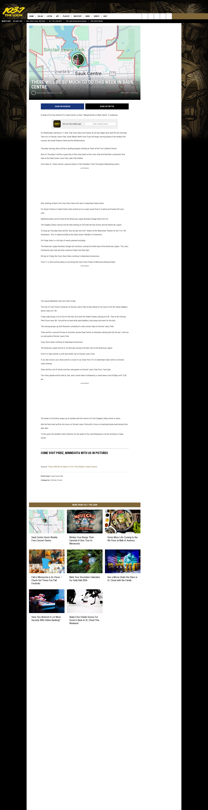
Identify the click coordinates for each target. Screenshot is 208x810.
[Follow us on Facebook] (157, 16)
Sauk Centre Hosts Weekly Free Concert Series (44, 539)
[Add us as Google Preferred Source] (151, 16)
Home (31, 16)
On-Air (40, 16)
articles (53, 480)
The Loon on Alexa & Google (76, 21)
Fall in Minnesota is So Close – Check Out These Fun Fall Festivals (46, 580)
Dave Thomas (41, 93)
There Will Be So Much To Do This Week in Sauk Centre (72, 466)
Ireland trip (17, 21)
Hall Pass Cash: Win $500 (35, 21)
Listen (49, 16)
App (57, 16)
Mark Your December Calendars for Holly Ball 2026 (84, 579)
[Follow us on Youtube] (169, 16)
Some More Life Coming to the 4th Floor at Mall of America (122, 539)
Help (105, 16)
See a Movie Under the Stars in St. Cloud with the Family (122, 579)
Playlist (66, 16)
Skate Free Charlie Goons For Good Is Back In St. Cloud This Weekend (84, 620)
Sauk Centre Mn (57, 476)
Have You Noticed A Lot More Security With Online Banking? (46, 619)
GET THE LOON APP (55, 21)
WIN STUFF (78, 16)
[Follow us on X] (163, 16)
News (88, 16)
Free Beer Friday (97, 21)
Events (96, 16)
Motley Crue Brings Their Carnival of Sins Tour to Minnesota (81, 540)
